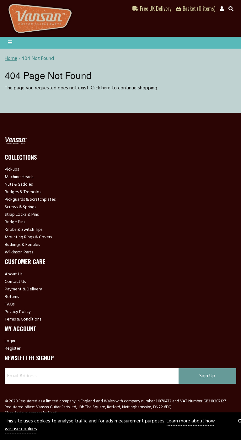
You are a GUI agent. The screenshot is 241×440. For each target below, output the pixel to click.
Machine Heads (19, 177)
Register (12, 349)
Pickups (12, 169)
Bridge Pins (15, 222)
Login (10, 341)
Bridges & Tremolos (23, 192)
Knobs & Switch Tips (23, 230)
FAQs (9, 304)
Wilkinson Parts (19, 252)
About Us (13, 274)
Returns (12, 297)
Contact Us (15, 282)
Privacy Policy (18, 312)
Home (11, 59)
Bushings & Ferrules (22, 245)
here (105, 88)
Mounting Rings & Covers (28, 237)
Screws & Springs (20, 207)
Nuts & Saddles (19, 185)
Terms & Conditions (23, 319)
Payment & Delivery (23, 289)
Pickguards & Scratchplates (30, 200)
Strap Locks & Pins (22, 215)
